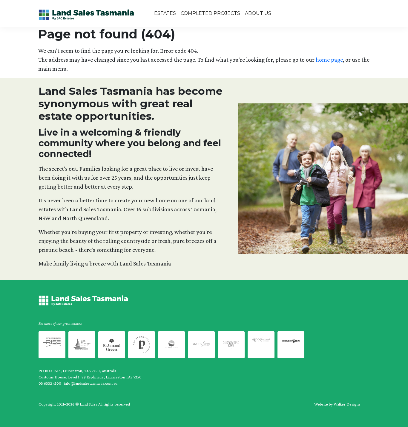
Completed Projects (210, 13)
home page (329, 59)
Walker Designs (347, 404)
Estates (165, 13)
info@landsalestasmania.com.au (90, 383)
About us (258, 13)
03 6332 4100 (50, 383)
